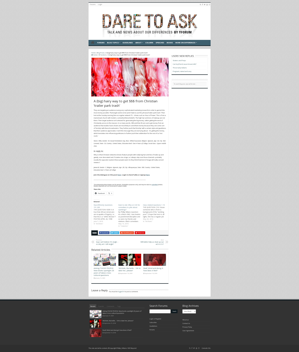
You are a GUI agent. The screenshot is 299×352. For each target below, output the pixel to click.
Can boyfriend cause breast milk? (184, 64)
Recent (92, 306)
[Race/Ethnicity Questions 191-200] (106, 214)
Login (100, 4)
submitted (155, 184)
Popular (101, 306)
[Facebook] (202, 4)
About (138, 42)
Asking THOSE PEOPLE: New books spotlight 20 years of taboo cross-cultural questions (104, 271)
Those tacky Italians (180, 68)
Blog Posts (100, 53)
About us (185, 320)
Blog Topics (113, 42)
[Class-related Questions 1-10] (155, 213)
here (119, 175)
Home (93, 42)
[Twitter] (205, 4)
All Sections (103, 55)
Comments (110, 306)
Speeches (160, 42)
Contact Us (186, 323)
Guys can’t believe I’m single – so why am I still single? (107, 242)
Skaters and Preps (179, 60)
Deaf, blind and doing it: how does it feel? (153, 269)
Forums (93, 4)
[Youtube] (207, 4)
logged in (121, 291)
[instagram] (209, 4)
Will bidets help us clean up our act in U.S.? (152, 242)
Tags (119, 306)
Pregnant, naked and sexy (182, 71)
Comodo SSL (206, 348)
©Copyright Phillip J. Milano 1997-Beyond (122, 348)
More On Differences (185, 42)
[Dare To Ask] (149, 22)
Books (170, 42)
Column (149, 42)
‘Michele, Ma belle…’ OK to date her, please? (129, 269)
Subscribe (153, 322)
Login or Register (155, 319)
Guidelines (128, 42)
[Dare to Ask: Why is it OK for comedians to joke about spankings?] (130, 215)
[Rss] (200, 4)
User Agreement (188, 331)
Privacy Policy (187, 327)
